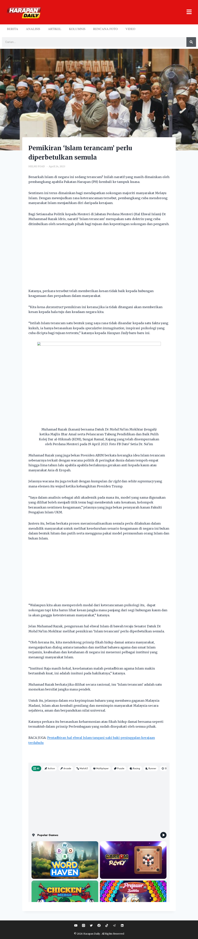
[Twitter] (91, 925)
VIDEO (130, 29)
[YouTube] (76, 925)
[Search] (191, 42)
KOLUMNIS (77, 29)
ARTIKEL (54, 29)
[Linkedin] (122, 925)
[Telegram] (114, 925)
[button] (118, 12)
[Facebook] (99, 925)
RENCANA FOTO (105, 29)
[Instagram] (83, 925)
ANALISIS (33, 29)
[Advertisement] (99, 260)
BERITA (12, 29)
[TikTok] (107, 925)
